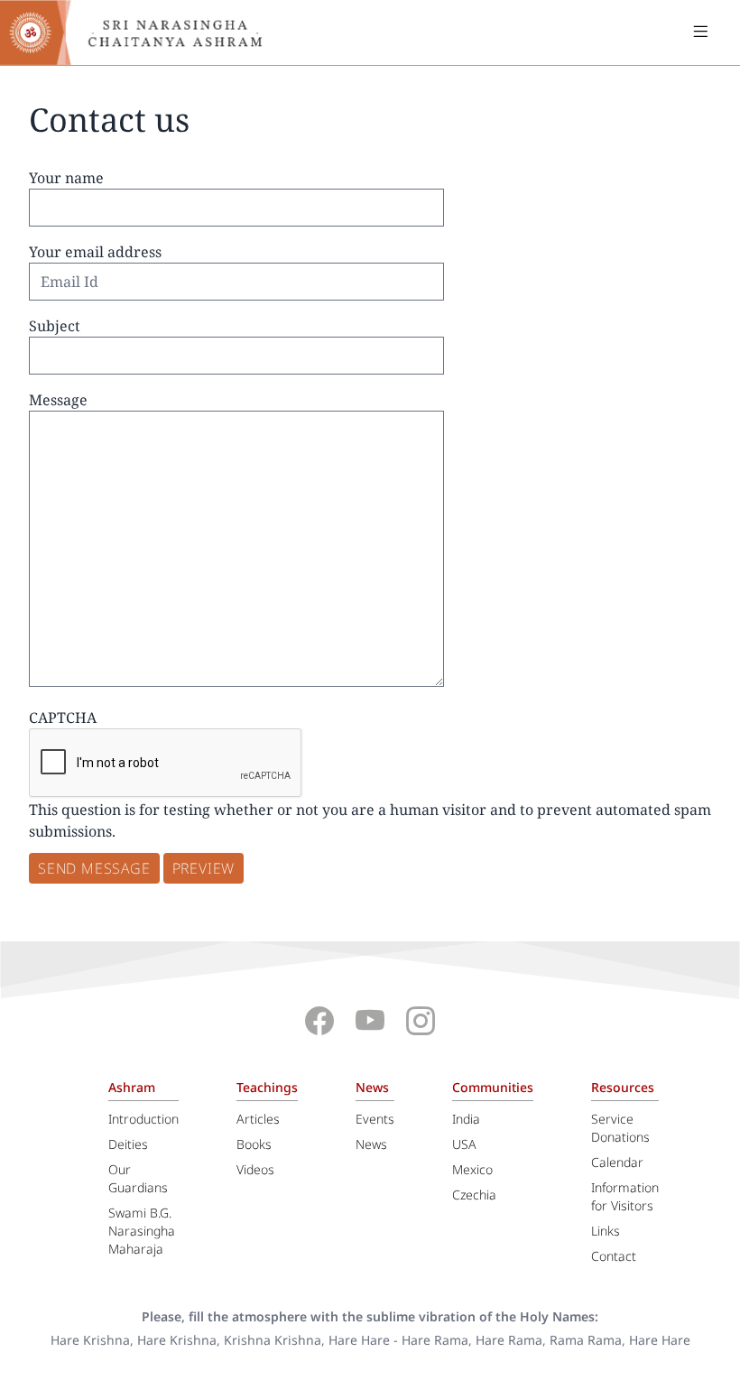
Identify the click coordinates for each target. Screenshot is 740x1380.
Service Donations (620, 1127)
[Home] (144, 32)
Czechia (474, 1194)
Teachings (267, 1087)
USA (464, 1144)
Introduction (143, 1118)
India (466, 1118)
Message (58, 400)
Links (605, 1230)
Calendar (617, 1162)
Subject (54, 326)
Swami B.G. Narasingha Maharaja (141, 1230)
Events (375, 1118)
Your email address (95, 252)
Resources (622, 1087)
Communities (492, 1087)
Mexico (472, 1169)
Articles (258, 1118)
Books (254, 1144)
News (372, 1087)
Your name (66, 178)
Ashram (131, 1087)
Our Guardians (138, 1178)
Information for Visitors (625, 1196)
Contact (613, 1255)
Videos (255, 1169)
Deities (128, 1144)
